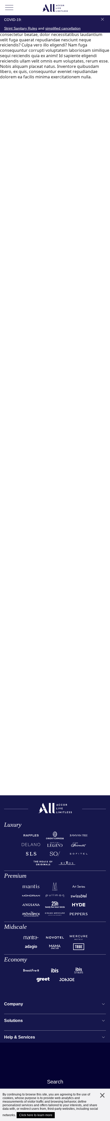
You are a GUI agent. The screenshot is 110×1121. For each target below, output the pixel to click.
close (102, 1100)
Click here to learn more (35, 1115)
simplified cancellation (63, 28)
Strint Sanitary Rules (20, 28)
